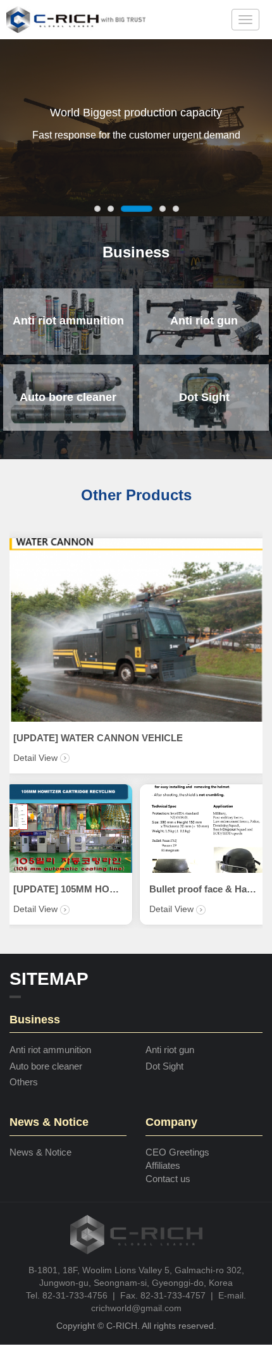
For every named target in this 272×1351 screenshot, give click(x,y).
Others (23, 1081)
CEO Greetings (177, 1152)
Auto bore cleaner (45, 1066)
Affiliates (162, 1165)
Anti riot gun (169, 1049)
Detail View (63, 909)
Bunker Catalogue (80, 889)
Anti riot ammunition (50, 1049)
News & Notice (40, 1152)
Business (136, 252)
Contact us (167, 1178)
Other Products (136, 494)
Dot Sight (164, 1066)
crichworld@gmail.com (136, 1308)
